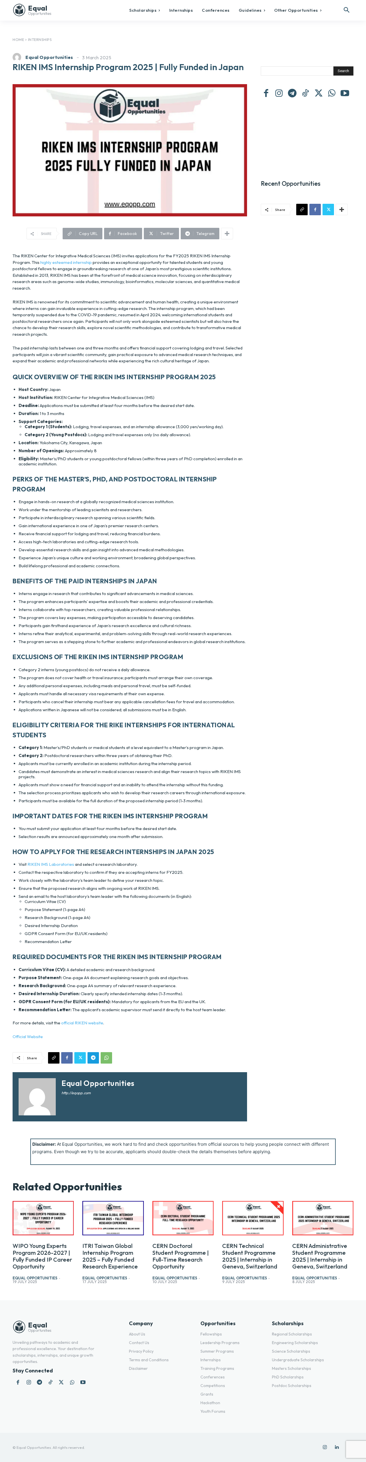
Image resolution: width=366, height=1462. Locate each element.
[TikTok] (305, 93)
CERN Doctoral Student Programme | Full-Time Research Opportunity (180, 1256)
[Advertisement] (307, 136)
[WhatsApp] (106, 1058)
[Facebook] (67, 1058)
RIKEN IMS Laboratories (50, 864)
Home (18, 39)
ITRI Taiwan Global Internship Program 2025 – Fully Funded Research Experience (110, 1256)
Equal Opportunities (49, 57)
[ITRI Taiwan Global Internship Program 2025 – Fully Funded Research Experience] (113, 1218)
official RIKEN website (82, 1023)
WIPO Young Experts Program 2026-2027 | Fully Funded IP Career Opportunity (42, 1256)
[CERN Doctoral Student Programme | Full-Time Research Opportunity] (183, 1218)
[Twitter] (80, 1058)
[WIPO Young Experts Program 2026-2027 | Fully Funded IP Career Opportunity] (43, 1218)
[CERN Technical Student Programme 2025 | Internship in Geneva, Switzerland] (252, 1218)
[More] (227, 233)
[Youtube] (345, 93)
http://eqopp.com (76, 1092)
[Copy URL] (53, 1058)
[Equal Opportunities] (18, 57)
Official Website (28, 1036)
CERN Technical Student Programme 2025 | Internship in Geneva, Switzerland (249, 1256)
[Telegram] (93, 1058)
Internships (40, 39)
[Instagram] (279, 93)
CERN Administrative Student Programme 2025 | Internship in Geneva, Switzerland (319, 1256)
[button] (346, 10)
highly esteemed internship (66, 262)
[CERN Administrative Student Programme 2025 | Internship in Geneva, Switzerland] (322, 1218)
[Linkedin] (336, 1447)
